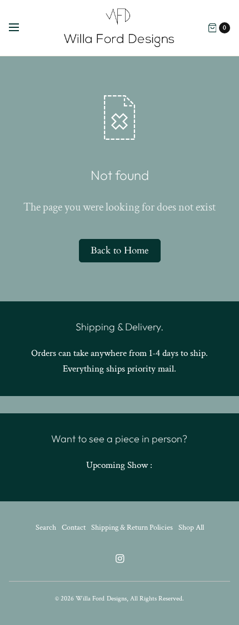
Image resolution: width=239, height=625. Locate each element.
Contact (74, 528)
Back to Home (120, 250)
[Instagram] (119, 559)
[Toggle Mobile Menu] (21, 28)
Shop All (191, 528)
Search (46, 528)
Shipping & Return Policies (132, 528)
